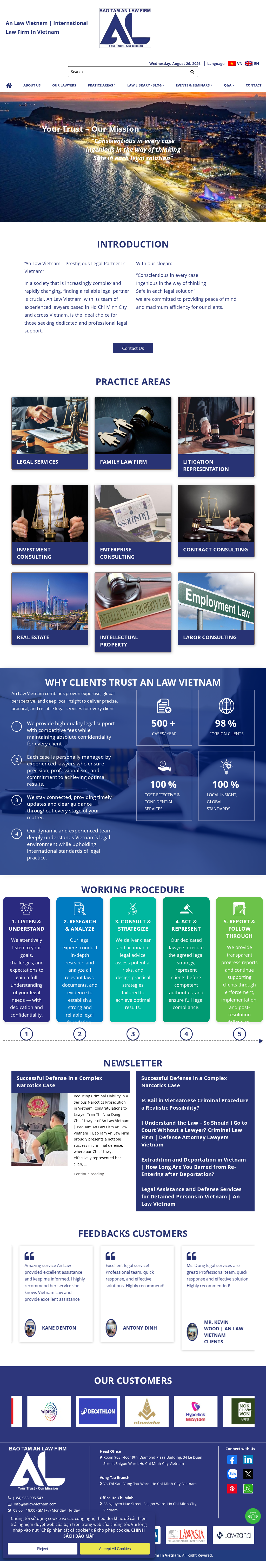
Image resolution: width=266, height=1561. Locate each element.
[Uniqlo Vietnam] (182, 1411)
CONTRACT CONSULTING (215, 549)
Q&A (227, 85)
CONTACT (254, 85)
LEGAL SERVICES (37, 461)
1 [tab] (117, 214)
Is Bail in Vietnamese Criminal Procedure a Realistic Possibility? (195, 1104)
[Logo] (125, 27)
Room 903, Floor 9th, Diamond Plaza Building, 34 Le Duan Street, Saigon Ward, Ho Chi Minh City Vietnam (152, 1460)
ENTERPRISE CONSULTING (117, 553)
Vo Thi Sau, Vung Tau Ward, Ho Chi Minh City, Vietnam (150, 1483)
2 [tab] (125, 214)
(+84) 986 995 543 (28, 1497)
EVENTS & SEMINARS (193, 85)
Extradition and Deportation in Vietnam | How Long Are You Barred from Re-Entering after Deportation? (193, 1167)
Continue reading (89, 1173)
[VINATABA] (36, 1411)
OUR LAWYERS (64, 85)
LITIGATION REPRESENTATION (206, 465)
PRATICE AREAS (100, 85)
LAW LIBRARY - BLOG (144, 85)
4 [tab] (140, 214)
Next (258, 157)
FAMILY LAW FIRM (123, 461)
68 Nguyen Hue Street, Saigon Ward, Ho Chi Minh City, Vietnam (150, 1506)
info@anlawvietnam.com (35, 1504)
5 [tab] (148, 214)
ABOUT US (32, 85)
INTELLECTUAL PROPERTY (119, 641)
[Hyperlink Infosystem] (85, 1411)
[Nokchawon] (134, 1411)
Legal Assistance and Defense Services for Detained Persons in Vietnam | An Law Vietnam (191, 1196)
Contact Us (133, 348)
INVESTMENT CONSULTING (34, 553)
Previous (7, 157)
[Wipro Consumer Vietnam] (231, 1411)
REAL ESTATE (33, 637)
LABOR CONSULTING (210, 637)
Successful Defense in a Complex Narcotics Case (59, 1082)
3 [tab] (133, 214)
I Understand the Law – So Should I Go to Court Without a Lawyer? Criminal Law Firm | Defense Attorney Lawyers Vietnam (194, 1133)
